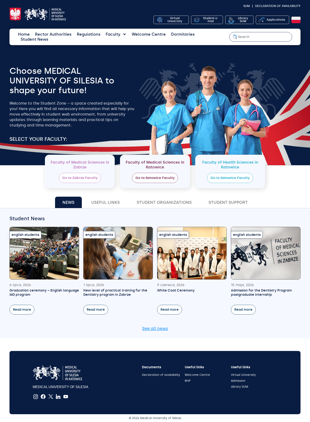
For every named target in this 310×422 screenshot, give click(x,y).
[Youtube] (66, 397)
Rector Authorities (53, 34)
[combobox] (260, 37)
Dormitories (183, 34)
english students (25, 235)
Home (24, 34)
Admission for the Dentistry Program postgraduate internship (261, 292)
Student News (34, 39)
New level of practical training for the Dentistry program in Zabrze (115, 292)
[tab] (68, 202)
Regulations (88, 34)
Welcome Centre (149, 34)
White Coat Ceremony (176, 290)
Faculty (113, 34)
